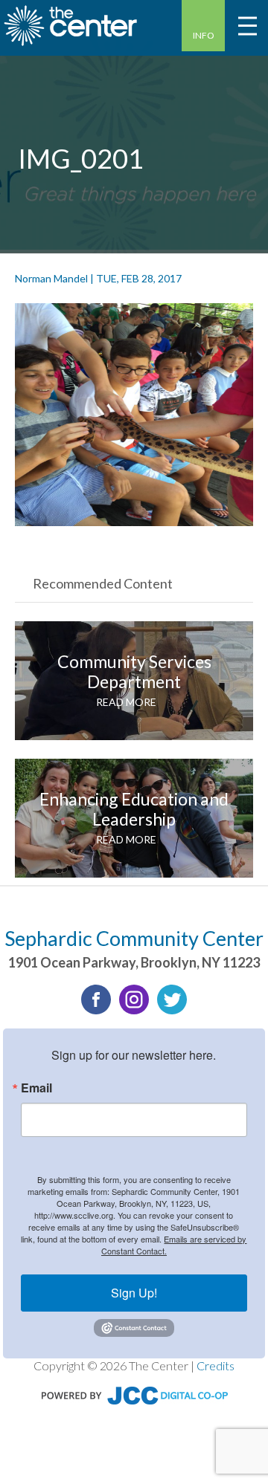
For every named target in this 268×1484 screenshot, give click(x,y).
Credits (215, 1365)
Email (36, 1088)
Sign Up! (134, 1292)
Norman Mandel (51, 278)
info (203, 35)
